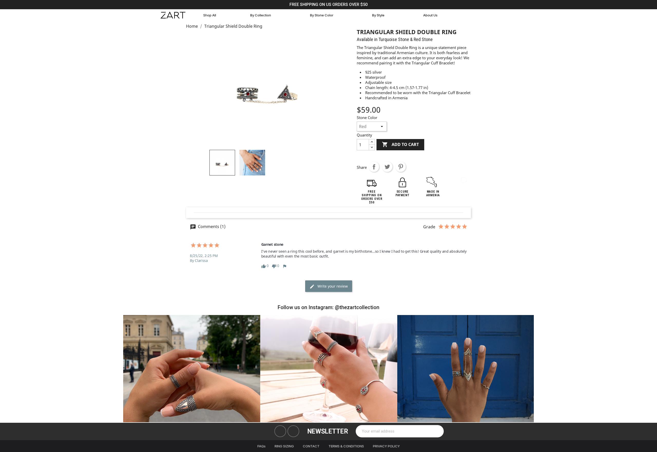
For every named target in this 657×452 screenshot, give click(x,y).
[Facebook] (280, 431)
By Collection (260, 15)
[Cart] (465, 15)
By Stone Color (321, 15)
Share (374, 167)
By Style (378, 15)
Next (526, 368)
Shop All (209, 15)
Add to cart (400, 144)
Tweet (387, 167)
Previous (130, 368)
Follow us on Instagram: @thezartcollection (328, 307)
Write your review (332, 286)
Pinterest (400, 167)
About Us (430, 15)
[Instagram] (293, 431)
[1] (437, 431)
